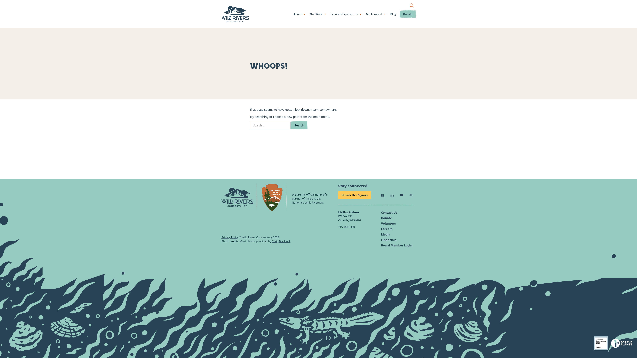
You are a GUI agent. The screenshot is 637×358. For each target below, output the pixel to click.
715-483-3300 (346, 227)
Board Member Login (396, 245)
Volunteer (388, 223)
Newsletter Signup (354, 195)
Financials (388, 240)
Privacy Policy (229, 237)
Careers (386, 229)
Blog (393, 14)
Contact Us (389, 212)
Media (385, 234)
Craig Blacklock (281, 241)
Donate (407, 14)
